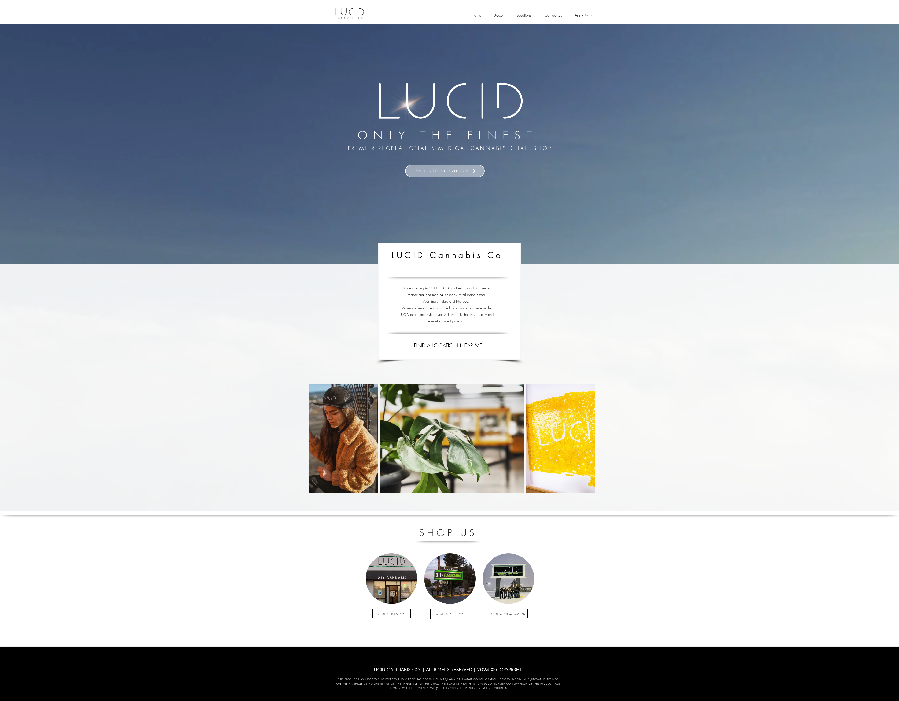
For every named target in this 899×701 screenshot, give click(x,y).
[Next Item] (587, 438)
